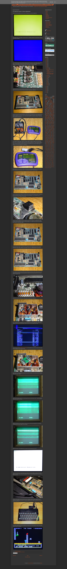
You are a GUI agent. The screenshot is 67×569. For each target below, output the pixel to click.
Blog (49, 149)
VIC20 (49, 98)
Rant (45, 115)
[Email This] (13, 553)
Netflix (51, 156)
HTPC (45, 129)
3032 (50, 123)
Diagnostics (51, 115)
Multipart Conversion (51, 110)
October (48, 75)
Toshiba (50, 142)
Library (52, 122)
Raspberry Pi (46, 118)
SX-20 (52, 161)
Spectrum (48, 112)
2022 (46, 62)
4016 (50, 134)
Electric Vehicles (47, 116)
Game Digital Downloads (49, 17)
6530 (45, 145)
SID (52, 131)
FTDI (52, 151)
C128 (47, 109)
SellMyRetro (46, 132)
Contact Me (36, 6)
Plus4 (49, 159)
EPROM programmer (50, 121)
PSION (46, 158)
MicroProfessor (51, 138)
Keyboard (51, 105)
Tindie (53, 141)
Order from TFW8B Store (49, 24)
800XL (52, 145)
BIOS (47, 149)
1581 (51, 126)
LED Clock (53, 119)
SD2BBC (50, 131)
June (47, 79)
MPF (45, 138)
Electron (46, 122)
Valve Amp (46, 165)
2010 (46, 92)
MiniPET (46, 101)
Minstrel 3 (46, 123)
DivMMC (46, 110)
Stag (48, 141)
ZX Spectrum (51, 102)
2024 (46, 60)
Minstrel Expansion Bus (51, 111)
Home (27, 555)
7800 (47, 135)
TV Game (49, 133)
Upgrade (46, 113)
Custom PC (49, 128)
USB (52, 133)
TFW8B (46, 133)
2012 (46, 90)
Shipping (46, 141)
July (47, 78)
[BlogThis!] (14, 553)
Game (46, 103)
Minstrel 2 (52, 155)
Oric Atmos (49, 139)
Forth (52, 116)
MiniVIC (46, 111)
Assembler (46, 148)
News (53, 156)
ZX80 (51, 100)
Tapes (52, 112)
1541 (48, 123)
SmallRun (47, 14)
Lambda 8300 (49, 122)
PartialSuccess (49, 158)
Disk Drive (51, 109)
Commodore (47, 97)
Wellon (50, 166)
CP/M (52, 136)
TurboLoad (53, 142)
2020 (46, 63)
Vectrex (49, 165)
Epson (50, 151)
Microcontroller (46, 125)
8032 (49, 103)
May (47, 80)
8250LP (48, 146)
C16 (48, 119)
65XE (50, 145)
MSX (48, 138)
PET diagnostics (49, 108)
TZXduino (51, 141)
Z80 (49, 113)
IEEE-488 (51, 106)
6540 (45, 135)
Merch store (47, 26)
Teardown (46, 126)
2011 (46, 91)
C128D (52, 149)
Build (50, 136)
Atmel (52, 135)
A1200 (50, 146)
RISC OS (52, 159)
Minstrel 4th (46, 106)
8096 (45, 146)
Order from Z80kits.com (49, 25)
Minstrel (53, 98)
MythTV (48, 156)
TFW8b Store (47, 15)
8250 (52, 123)
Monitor (46, 139)
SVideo (49, 161)
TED (52, 132)
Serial (50, 132)
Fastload (47, 152)
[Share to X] (15, 553)
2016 (46, 86)
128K (49, 126)
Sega (49, 162)
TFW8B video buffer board (23, 347)
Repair (46, 96)
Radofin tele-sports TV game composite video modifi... (50, 73)
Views (45, 166)
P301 (52, 139)
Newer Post (14, 555)
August (47, 77)
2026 (46, 58)
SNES (45, 161)
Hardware (51, 101)
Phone (52, 158)
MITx (45, 154)
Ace (46, 119)
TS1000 (52, 125)
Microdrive (49, 155)
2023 (46, 61)
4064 (52, 134)
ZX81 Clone (52, 113)
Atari (53, 108)
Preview (47, 131)
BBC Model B (46, 136)
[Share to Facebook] (16, 553)
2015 (46, 87)
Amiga (50, 135)
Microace (46, 155)
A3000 (53, 146)
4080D (53, 118)
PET (53, 97)
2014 (46, 88)
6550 (47, 145)
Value (52, 164)
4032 (46, 102)
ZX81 (49, 99)
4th (45, 108)
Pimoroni (46, 159)
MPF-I (47, 154)
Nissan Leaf (47, 114)
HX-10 (51, 152)
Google (49, 152)
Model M (46, 156)
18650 (53, 126)
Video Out (52, 165)
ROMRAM (52, 114)
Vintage (46, 100)
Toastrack (47, 142)
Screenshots (46, 162)
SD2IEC (48, 115)
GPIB (52, 128)
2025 (46, 59)
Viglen (48, 166)
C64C (46, 128)
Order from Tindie (48, 23)
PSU (50, 125)
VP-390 (50, 164)
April (47, 81)
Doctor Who (47, 151)
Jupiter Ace (52, 129)
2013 (46, 89)
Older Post (41, 555)
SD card (51, 118)
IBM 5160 (49, 129)
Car (50, 119)
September (48, 76)
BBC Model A (49, 148)
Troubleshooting (47, 164)
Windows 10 (53, 166)
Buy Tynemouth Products (42, 6)
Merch (52, 154)
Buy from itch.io (48, 27)
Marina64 (50, 154)
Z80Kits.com (47, 16)
